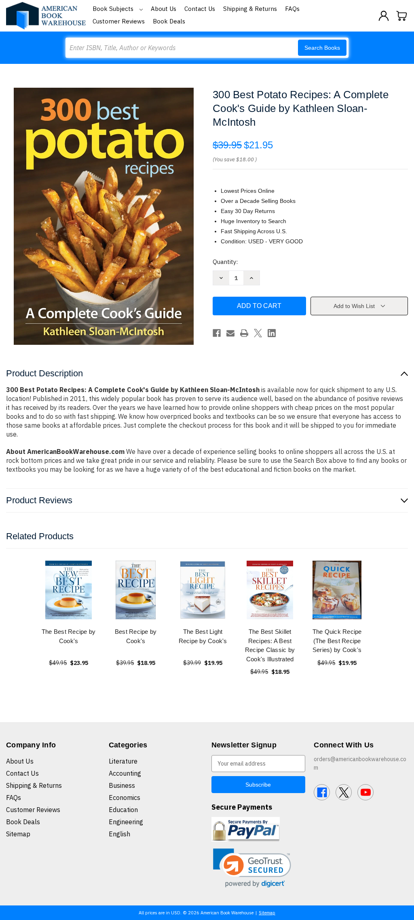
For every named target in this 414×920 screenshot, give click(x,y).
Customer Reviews (119, 21)
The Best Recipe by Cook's (69, 636)
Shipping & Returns (250, 9)
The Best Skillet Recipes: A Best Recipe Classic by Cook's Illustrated (270, 645)
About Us (163, 9)
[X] (258, 333)
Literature (123, 761)
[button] (252, 868)
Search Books (322, 47)
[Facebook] (217, 333)
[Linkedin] (272, 333)
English (119, 834)
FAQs (292, 9)
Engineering (126, 822)
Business (122, 785)
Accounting (125, 773)
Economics (124, 797)
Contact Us (199, 9)
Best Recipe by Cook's (136, 636)
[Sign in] (384, 16)
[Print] (244, 333)
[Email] (230, 333)
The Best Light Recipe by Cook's (203, 636)
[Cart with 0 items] (402, 16)
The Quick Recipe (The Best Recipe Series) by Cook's (337, 640)
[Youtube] (365, 792)
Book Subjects (114, 9)
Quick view (69, 590)
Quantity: (225, 262)
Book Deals (169, 21)
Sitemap (18, 834)
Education (123, 810)
